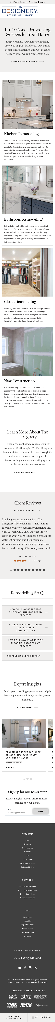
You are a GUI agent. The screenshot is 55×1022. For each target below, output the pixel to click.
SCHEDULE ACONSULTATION (13, 1017)
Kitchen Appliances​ (27, 863)
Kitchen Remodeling (27, 886)
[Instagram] (30, 968)
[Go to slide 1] (11, 570)
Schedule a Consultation (24, 62)
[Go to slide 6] (29, 570)
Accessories (27, 859)
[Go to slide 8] (37, 570)
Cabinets (27, 840)
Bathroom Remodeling (27, 890)
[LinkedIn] (35, 968)
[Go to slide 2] (15, 570)
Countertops (27, 848)
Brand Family (27, 928)
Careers (27, 936)
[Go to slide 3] (18, 570)
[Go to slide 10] (44, 570)
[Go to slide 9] (40, 570)
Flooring (27, 844)
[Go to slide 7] (33, 570)
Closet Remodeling (27, 894)
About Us (27, 921)
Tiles (27, 855)
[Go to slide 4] (22, 570)
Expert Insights (27, 925)
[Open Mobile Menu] (50, 11)
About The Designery (24, 472)
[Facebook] (25, 968)
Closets (27, 852)
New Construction (27, 898)
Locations (27, 917)
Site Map (43, 982)
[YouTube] (20, 968)
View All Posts (24, 707)
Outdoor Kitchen (27, 867)
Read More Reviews (24, 511)
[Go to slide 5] (26, 570)
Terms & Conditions (15, 982)
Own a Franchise (27, 932)
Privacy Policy (31, 982)
